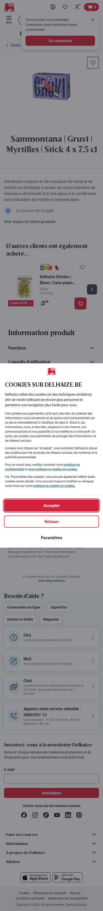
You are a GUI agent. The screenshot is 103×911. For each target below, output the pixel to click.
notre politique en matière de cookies (52, 469)
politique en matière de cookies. (54, 486)
